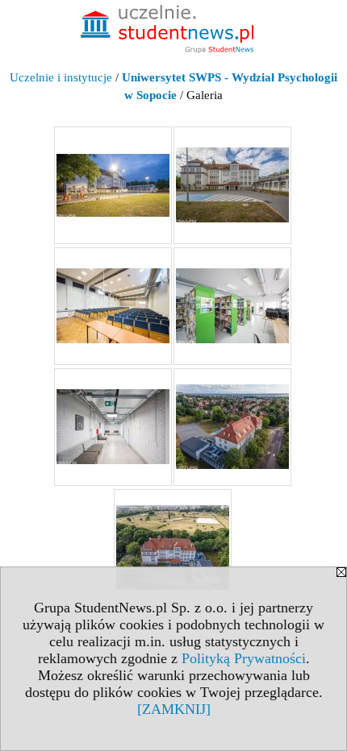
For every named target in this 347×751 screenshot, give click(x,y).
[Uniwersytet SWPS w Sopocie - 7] (173, 548)
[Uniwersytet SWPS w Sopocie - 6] (232, 427)
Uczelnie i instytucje (61, 77)
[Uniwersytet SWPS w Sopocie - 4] (232, 306)
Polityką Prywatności (244, 658)
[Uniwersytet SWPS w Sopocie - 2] (232, 185)
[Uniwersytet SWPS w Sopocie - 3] (113, 306)
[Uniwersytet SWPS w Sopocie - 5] (113, 427)
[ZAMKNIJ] (174, 709)
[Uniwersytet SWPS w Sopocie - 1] (113, 185)
